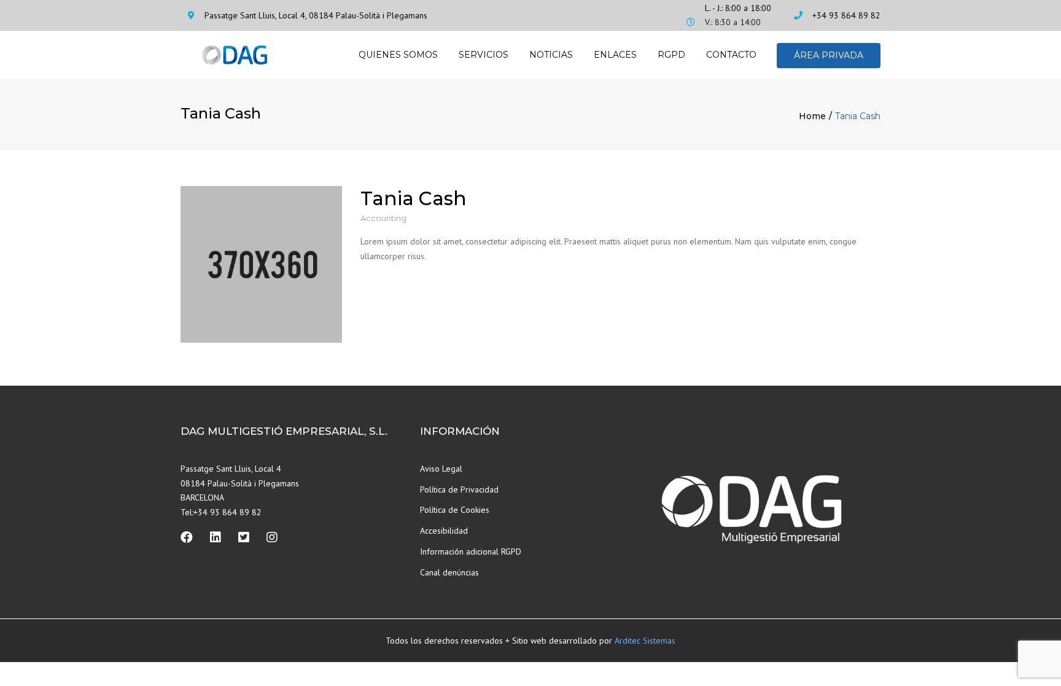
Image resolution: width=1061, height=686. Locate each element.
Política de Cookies (454, 509)
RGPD (671, 54)
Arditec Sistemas (645, 640)
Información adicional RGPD (470, 551)
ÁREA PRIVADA (828, 55)
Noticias (551, 54)
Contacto (731, 54)
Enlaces (615, 54)
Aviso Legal (441, 468)
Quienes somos (398, 54)
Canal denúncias (449, 572)
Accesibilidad (444, 530)
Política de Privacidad (459, 489)
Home (812, 116)
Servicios (483, 54)
